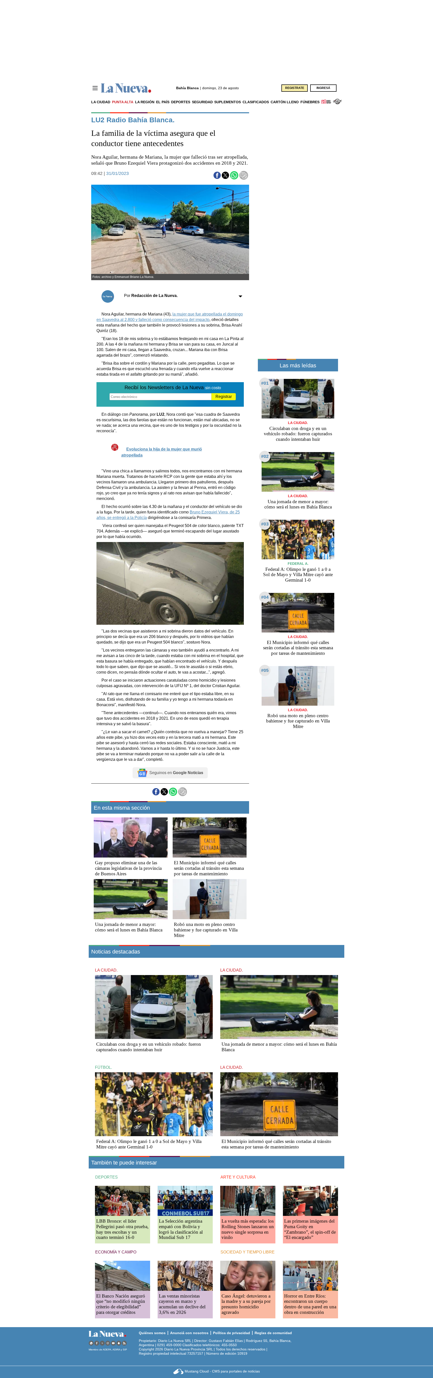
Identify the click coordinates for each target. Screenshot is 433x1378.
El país (162, 102)
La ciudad (100, 102)
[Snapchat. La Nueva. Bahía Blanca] (119, 1343)
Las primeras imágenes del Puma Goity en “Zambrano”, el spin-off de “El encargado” (310, 1229)
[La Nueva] (126, 88)
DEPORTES (106, 1177)
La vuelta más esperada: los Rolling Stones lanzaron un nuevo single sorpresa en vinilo (248, 1229)
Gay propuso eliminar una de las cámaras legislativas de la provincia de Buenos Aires (128, 868)
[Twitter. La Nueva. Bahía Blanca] (102, 1343)
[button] (217, 175)
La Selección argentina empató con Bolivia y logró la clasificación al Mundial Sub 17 (181, 1229)
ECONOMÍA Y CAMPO (115, 1252)
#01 (265, 383)
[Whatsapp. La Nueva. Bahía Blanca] (91, 1343)
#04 (265, 597)
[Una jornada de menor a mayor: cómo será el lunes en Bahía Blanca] (131, 899)
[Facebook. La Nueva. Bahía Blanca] (96, 1343)
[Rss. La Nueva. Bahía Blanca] (124, 1343)
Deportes (180, 102)
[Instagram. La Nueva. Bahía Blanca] (107, 1343)
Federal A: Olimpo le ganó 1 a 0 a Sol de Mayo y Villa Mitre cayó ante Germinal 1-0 (298, 575)
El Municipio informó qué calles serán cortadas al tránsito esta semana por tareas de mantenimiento (209, 868)
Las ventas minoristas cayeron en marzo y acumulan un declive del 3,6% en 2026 (182, 1304)
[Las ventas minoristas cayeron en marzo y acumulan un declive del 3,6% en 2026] (185, 1276)
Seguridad (202, 102)
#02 (265, 456)
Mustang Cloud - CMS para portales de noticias (222, 1371)
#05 (265, 670)
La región (144, 102)
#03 (265, 523)
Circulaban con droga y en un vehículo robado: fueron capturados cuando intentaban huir (298, 434)
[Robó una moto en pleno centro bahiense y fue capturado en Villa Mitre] (210, 899)
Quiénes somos (152, 1333)
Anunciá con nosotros (189, 1333)
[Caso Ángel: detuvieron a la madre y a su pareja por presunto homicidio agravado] (247, 1276)
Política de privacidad (231, 1333)
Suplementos (227, 102)
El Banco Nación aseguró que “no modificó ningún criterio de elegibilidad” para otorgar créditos (120, 1304)
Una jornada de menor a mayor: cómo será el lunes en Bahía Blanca (128, 927)
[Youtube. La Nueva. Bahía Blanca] (113, 1343)
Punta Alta (122, 102)
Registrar (223, 396)
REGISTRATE (294, 88)
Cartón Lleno (285, 102)
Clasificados (256, 102)
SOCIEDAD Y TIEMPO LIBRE (248, 1252)
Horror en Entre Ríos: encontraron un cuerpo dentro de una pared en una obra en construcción (310, 1304)
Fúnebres (309, 102)
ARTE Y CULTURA (238, 1177)
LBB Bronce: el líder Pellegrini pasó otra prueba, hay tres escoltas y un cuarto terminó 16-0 (122, 1229)
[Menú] (95, 88)
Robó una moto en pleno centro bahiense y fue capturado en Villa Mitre (206, 930)
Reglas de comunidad (273, 1333)
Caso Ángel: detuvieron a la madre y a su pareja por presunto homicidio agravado (246, 1304)
